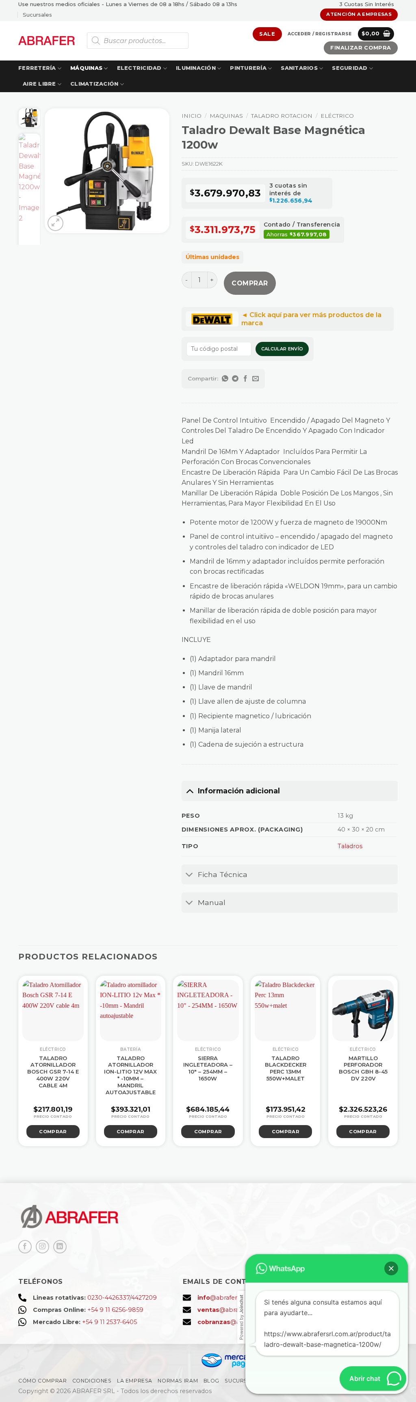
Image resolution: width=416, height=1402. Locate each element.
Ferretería (37, 68)
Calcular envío (282, 349)
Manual (211, 902)
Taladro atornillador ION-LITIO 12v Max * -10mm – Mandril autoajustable (130, 1075)
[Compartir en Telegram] (235, 379)
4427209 (144, 1297)
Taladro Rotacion (281, 115)
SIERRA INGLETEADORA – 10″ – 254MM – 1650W (207, 1068)
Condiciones (92, 1381)
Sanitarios (299, 68)
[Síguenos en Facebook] (25, 1246)
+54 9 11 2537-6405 (109, 1322)
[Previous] (57, 170)
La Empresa (134, 1381)
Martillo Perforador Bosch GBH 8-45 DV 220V (363, 1068)
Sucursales (37, 14)
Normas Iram (178, 1381)
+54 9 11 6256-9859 (115, 1309)
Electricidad (139, 68)
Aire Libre (39, 84)
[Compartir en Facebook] (245, 379)
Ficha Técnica (222, 874)
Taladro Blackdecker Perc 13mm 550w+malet (285, 1068)
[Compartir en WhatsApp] (225, 379)
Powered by (241, 1317)
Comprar (250, 283)
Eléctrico (337, 115)
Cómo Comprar (42, 1381)
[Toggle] (189, 790)
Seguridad (349, 68)
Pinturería (248, 68)
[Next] (157, 170)
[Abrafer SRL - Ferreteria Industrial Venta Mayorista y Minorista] (46, 40)
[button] (319, 34)
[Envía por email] (256, 379)
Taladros (350, 846)
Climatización (94, 84)
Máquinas (86, 68)
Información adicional (239, 790)
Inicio (192, 115)
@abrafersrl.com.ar (231, 1297)
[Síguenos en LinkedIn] (60, 1246)
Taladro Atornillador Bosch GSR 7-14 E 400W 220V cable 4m (53, 1072)
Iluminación (196, 68)
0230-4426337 (108, 1297)
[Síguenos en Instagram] (42, 1246)
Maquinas (226, 115)
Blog (211, 1381)
